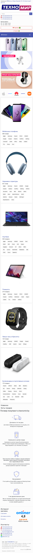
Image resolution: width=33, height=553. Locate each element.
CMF (10, 344)
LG (12, 396)
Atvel (9, 194)
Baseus (10, 197)
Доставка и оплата (5, 516)
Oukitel (25, 141)
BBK (20, 385)
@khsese (29, 549)
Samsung (10, 136)
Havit (20, 344)
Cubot (11, 141)
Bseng (13, 388)
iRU (4, 249)
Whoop (24, 344)
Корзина (17, 27)
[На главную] (16, 7)
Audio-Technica (15, 194)
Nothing (27, 138)
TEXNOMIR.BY (10, 542)
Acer (11, 191)
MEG (22, 396)
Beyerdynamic (6, 199)
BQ (3, 388)
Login (16, 542)
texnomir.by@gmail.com (8, 531)
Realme (15, 138)
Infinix (15, 141)
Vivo (13, 144)
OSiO (4, 252)
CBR (9, 244)
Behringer (22, 197)
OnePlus (21, 138)
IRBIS (25, 247)
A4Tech (27, 188)
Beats (16, 197)
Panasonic (12, 399)
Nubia (20, 141)
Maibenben (21, 249)
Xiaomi (15, 136)
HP (15, 247)
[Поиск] (30, 14)
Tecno (8, 144)
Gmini (20, 391)
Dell (18, 244)
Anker (25, 191)
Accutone (5, 191)
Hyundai (24, 394)
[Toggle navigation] (30, 35)
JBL (4, 396)
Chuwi (13, 244)
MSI (27, 249)
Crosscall (5, 141)
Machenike (14, 249)
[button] (3, 44)
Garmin (14, 344)
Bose (13, 199)
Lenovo (8, 249)
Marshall (17, 396)
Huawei (10, 138)
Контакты (3, 519)
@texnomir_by (5, 536)
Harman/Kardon (6, 394)
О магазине (4, 513)
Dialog (25, 388)
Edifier (4, 391)
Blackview (17, 296)
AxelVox (5, 197)
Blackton (25, 385)
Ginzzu (15, 391)
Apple (4, 136)
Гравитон (15, 252)
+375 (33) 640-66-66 (7, 17)
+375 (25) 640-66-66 (7, 19)
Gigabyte (5, 247)
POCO (21, 136)
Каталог (4, 34)
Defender (19, 388)
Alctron (19, 191)
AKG (15, 191)
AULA (22, 194)
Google (4, 138)
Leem (8, 396)
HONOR (26, 136)
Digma (22, 244)
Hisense (14, 394)
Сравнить (16, 30)
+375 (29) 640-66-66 (7, 15)
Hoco (19, 394)
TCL (4, 144)
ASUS (4, 194)
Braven (8, 388)
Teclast (14, 299)
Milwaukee (5, 399)
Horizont (11, 247)
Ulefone (19, 299)
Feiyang (9, 391)
